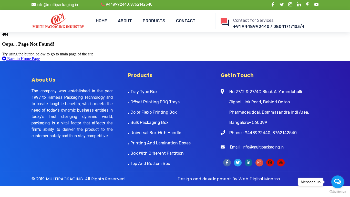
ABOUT (125, 20)
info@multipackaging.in (57, 4)
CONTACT (185, 20)
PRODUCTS (154, 20)
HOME (101, 20)
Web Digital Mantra (259, 179)
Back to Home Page (23, 58)
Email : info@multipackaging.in (254, 147)
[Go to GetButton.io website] (338, 191)
